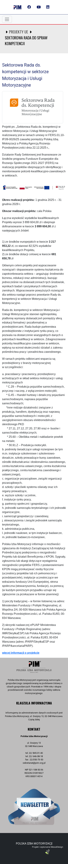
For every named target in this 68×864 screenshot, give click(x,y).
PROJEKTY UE (18, 31)
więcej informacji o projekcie (20, 652)
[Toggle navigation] (7, 19)
